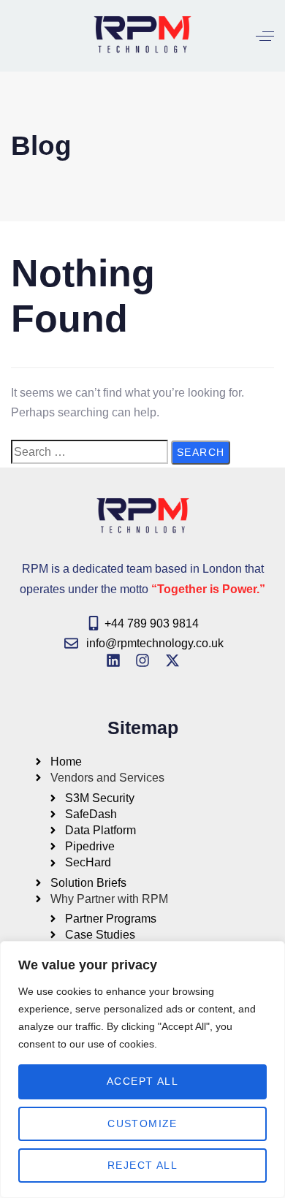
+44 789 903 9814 (151, 623)
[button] (265, 36)
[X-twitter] (172, 660)
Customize (142, 1123)
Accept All (142, 1081)
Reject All (142, 1165)
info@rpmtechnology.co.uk (155, 643)
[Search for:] (89, 452)
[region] (142, 1069)
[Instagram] (142, 660)
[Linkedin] (113, 660)
